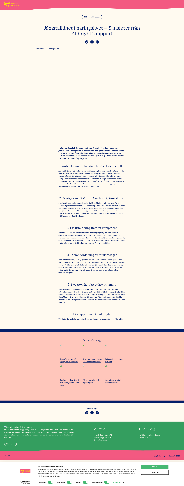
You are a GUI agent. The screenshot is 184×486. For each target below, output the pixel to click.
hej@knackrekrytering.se (149, 435)
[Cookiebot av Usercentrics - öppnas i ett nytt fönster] (25, 482)
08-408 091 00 (145, 437)
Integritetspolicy (159, 456)
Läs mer (9, 444)
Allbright (96, 148)
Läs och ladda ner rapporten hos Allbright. (105, 319)
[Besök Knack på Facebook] (5, 455)
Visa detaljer (117, 482)
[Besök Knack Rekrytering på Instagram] (9, 455)
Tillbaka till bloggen (92, 17)
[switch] (69, 482)
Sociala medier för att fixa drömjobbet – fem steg (69, 382)
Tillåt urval (155, 472)
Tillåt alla (155, 467)
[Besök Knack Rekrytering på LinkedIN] (12, 455)
